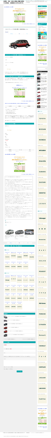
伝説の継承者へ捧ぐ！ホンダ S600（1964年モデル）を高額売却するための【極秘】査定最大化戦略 (44, 99)
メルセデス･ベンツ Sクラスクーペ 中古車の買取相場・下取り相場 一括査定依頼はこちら (17, 316)
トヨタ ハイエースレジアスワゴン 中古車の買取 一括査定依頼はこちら (44, 85)
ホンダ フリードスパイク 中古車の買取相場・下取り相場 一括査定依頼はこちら (16, 334)
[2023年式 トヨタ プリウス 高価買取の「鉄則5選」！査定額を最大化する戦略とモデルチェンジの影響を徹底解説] (19, 232)
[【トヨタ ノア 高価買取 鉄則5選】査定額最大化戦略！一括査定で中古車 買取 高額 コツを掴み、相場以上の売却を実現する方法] (9, 232)
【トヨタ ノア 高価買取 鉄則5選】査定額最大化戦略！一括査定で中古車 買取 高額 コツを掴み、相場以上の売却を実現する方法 (44, 88)
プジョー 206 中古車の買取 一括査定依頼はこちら (43, 95)
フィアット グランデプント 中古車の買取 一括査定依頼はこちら (44, 103)
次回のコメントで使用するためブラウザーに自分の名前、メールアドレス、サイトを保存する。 (17, 356)
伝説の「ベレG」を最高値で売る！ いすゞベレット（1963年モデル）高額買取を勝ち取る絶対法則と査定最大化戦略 (44, 78)
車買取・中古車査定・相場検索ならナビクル (28, 174)
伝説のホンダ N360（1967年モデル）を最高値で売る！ (44, 73)
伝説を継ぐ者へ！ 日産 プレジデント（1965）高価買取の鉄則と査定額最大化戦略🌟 (44, 81)
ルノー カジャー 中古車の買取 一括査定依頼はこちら (13, 327)
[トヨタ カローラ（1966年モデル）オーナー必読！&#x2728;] (29, 232)
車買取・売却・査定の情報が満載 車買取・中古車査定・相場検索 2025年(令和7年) (16, 103)
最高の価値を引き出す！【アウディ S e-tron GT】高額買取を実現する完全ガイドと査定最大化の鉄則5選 (44, 106)
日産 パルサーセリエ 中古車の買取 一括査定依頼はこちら (44, 91)
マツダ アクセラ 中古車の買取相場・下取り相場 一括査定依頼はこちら (15, 323)
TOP (14, 432)
